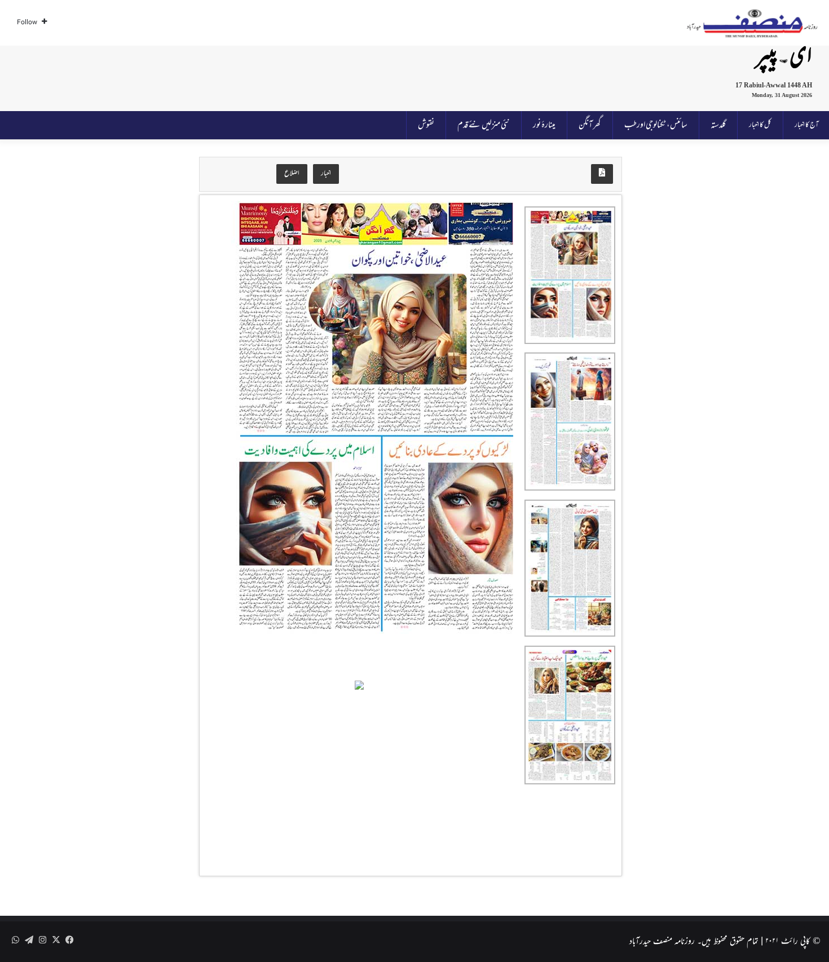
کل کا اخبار (760, 125)
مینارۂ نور (544, 125)
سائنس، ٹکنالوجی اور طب (655, 125)
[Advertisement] (336, 76)
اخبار (326, 173)
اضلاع (291, 173)
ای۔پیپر (784, 58)
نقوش (426, 125)
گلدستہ (718, 125)
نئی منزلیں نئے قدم (483, 125)
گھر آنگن (590, 125)
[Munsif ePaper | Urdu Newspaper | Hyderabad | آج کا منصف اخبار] (752, 23)
